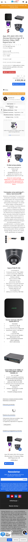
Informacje (14, 501)
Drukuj (6, 90)
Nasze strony (13, 506)
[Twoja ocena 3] (16, 45)
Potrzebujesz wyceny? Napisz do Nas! (14, 93)
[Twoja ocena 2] (14, 45)
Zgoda (9, 540)
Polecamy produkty (9, 404)
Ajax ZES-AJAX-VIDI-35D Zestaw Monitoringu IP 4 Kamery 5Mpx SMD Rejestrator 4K (14, 456)
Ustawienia (23, 540)
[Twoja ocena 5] (20, 45)
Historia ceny (6, 51)
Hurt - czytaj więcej (10, 72)
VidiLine (10, 48)
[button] (8, 135)
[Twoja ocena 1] (12, 45)
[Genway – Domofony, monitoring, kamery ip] (14, 2)
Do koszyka (10, 463)
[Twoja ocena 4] (18, 45)
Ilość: (18, 76)
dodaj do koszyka (19, 84)
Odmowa (16, 540)
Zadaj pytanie (7, 424)
